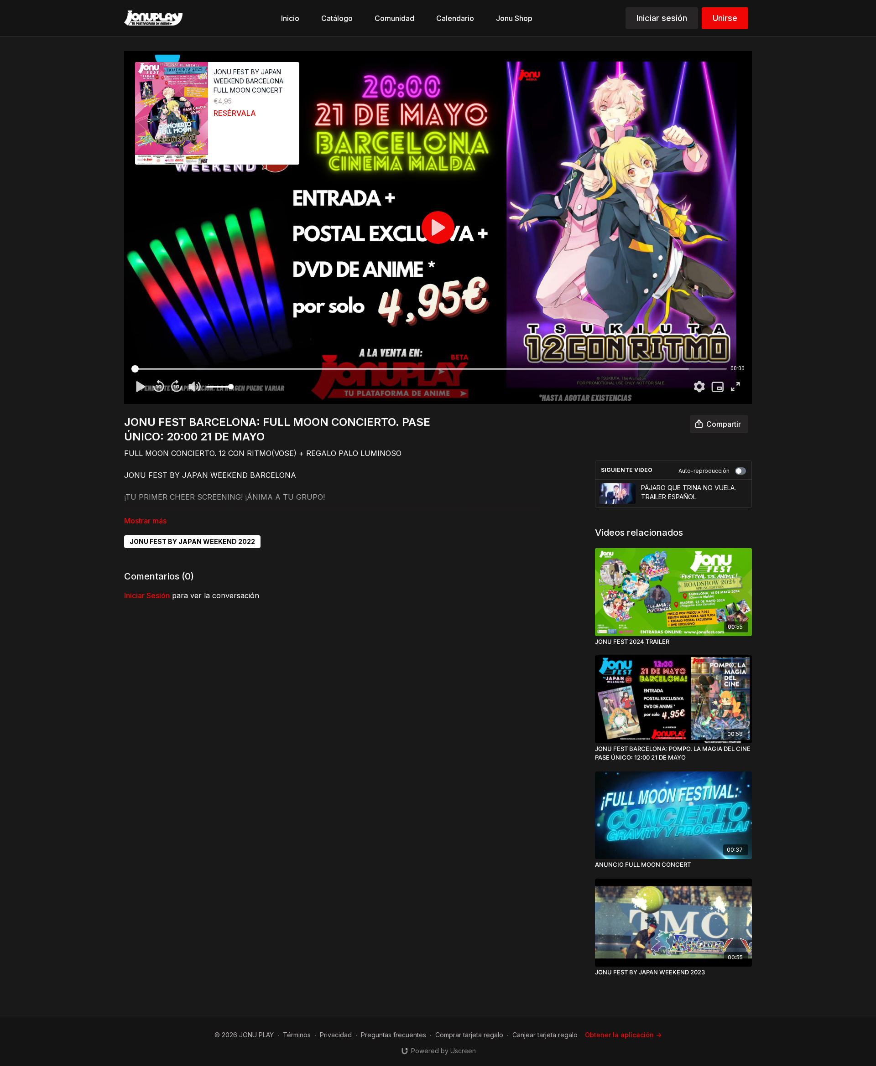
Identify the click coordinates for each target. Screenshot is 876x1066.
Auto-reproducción (704, 470)
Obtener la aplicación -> (623, 1035)
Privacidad (336, 1035)
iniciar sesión (147, 595)
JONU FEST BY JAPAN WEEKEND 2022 (192, 541)
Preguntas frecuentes (393, 1035)
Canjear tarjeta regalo (545, 1035)
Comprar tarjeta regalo (469, 1035)
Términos (297, 1035)
